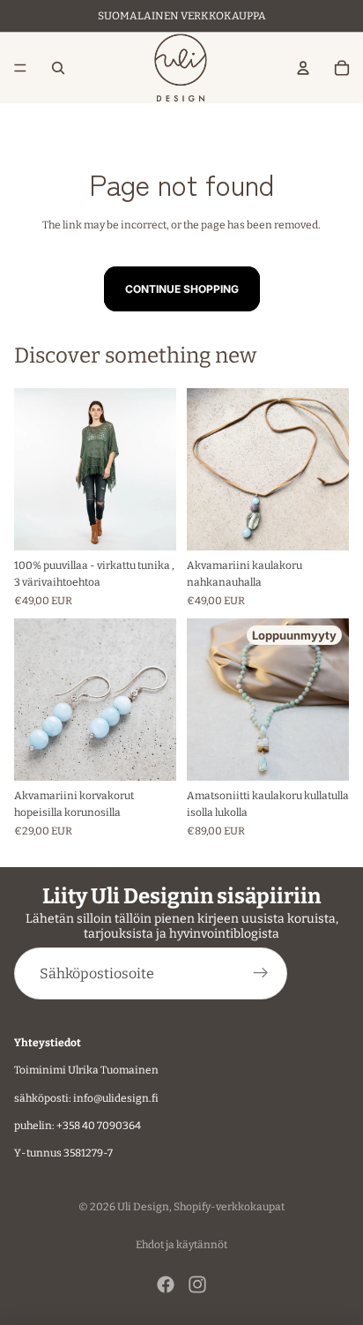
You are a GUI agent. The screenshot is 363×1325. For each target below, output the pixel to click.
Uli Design (143, 1207)
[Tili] (303, 68)
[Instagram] (197, 1284)
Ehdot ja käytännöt (181, 1245)
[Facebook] (165, 1284)
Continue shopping (182, 289)
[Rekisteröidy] (261, 973)
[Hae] (58, 68)
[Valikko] (20, 68)
